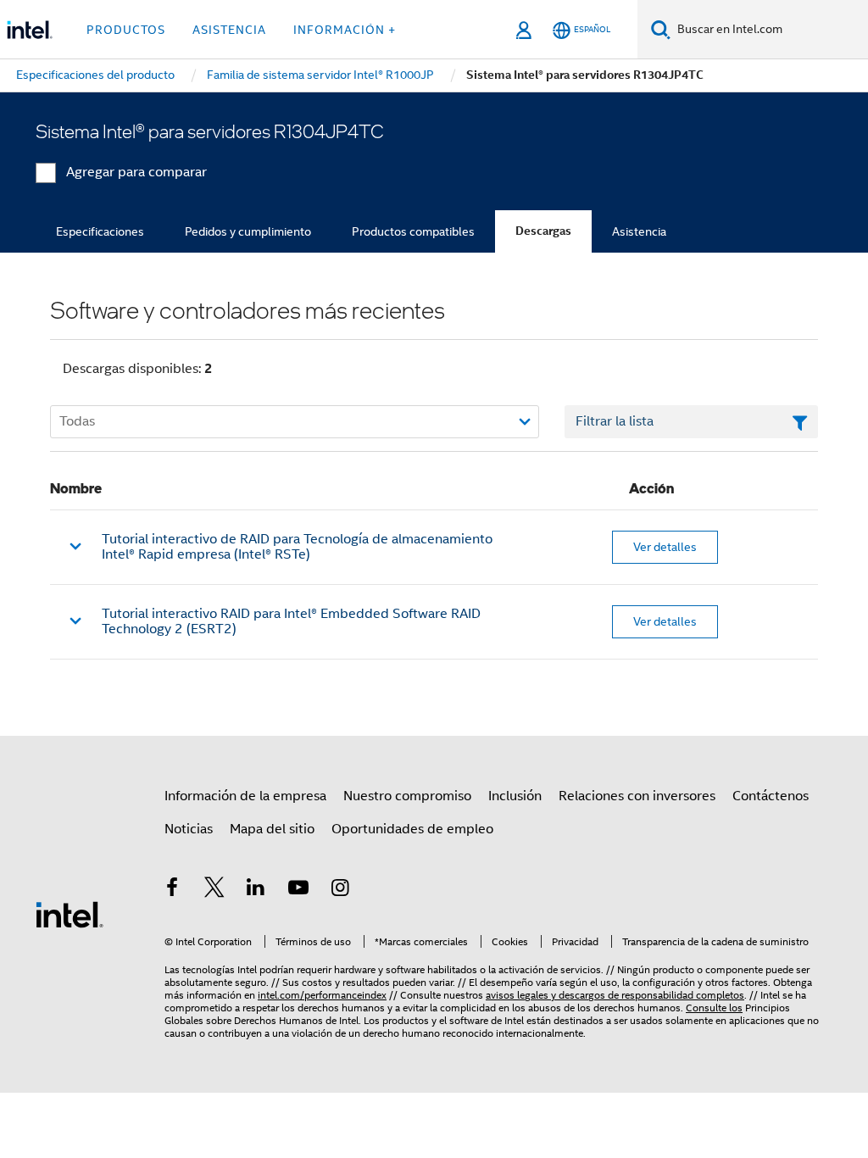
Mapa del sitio (272, 829)
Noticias (188, 829)
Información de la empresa (245, 796)
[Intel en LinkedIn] (256, 890)
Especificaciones (100, 231)
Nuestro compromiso (407, 796)
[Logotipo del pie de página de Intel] (69, 913)
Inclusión (515, 796)
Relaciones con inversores (637, 796)
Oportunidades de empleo (412, 829)
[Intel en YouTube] (298, 890)
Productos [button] (125, 29)
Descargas (543, 231)
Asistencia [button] (229, 29)
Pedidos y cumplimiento (248, 231)
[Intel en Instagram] (340, 890)
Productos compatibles (413, 231)
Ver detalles (665, 546)
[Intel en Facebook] (172, 890)
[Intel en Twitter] (214, 890)
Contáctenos (770, 796)
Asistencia (639, 231)
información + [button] (344, 29)
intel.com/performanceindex (322, 994)
